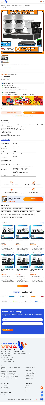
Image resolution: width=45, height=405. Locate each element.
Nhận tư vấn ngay (7, 329)
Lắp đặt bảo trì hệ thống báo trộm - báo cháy (9, 376)
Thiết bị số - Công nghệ (6, 211)
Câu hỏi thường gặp (5, 385)
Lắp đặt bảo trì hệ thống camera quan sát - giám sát (10, 368)
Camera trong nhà (28, 208)
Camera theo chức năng (18, 208)
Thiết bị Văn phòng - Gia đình (28, 214)
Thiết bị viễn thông (29, 378)
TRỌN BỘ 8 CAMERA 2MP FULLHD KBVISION (30, 270)
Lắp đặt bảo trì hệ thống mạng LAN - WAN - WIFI (10, 374)
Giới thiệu (27, 385)
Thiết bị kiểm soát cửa (29, 376)
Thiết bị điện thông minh (30, 375)
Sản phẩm (8, 5)
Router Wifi (32, 211)
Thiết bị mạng (16, 211)
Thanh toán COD (4, 394)
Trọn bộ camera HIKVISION (17, 5)
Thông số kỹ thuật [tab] (5, 139)
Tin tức (26, 392)
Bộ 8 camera (27, 5)
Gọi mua (22, 115)
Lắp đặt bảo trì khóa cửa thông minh (8, 373)
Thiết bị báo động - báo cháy (31, 380)
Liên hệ (26, 387)
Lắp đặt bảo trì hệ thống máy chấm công (9, 378)
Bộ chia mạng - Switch (6, 214)
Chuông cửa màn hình (6, 217)
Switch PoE (38, 211)
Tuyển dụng (27, 388)
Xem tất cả (21, 285)
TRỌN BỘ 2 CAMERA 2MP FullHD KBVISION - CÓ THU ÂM (15, 270)
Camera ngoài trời (16, 214)
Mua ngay (34, 112)
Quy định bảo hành (4, 387)
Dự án (26, 390)
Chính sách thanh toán (5, 388)
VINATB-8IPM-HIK (7, 67)
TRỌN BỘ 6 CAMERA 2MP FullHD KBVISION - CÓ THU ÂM (30, 240)
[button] (41, 223)
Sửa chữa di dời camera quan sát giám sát (9, 370)
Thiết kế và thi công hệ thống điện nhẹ (8, 371)
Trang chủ (3, 5)
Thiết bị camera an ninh (6, 208)
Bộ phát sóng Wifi (24, 211)
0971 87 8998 (9, 359)
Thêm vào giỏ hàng (12, 112)
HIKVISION (7, 70)
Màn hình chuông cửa (17, 217)
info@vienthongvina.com (9, 361)
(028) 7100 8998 (9, 357)
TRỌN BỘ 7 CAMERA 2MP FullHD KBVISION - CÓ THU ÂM (15, 240)
